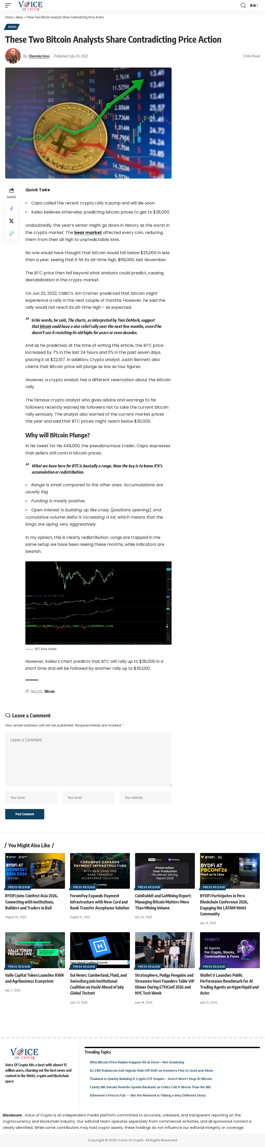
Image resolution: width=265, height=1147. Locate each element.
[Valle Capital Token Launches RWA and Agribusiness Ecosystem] (35, 950)
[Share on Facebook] (11, 208)
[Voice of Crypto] (30, 5)
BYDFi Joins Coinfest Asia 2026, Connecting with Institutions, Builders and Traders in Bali (31, 901)
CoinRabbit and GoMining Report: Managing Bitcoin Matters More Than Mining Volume (163, 901)
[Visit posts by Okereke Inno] (13, 56)
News (19, 17)
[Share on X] (11, 221)
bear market (88, 233)
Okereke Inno (39, 56)
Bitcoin (50, 691)
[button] (9, 5)
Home (9, 17)
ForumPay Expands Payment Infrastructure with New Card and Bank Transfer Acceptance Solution (99, 901)
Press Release (19, 887)
